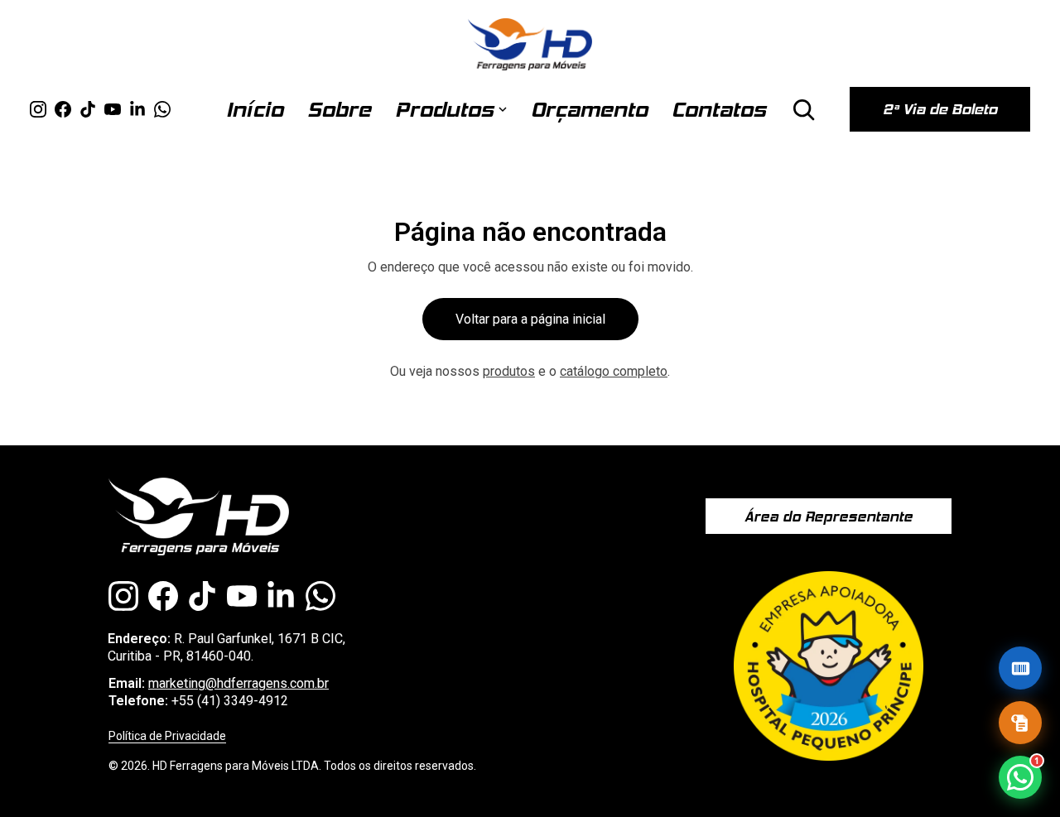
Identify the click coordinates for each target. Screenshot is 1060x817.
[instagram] (38, 109)
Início (254, 109)
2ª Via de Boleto (940, 109)
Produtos (444, 109)
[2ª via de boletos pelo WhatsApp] (1020, 668)
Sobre (339, 109)
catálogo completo (613, 371)
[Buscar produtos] (803, 109)
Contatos (719, 109)
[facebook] (63, 109)
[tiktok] (88, 109)
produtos (509, 371)
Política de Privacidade (167, 736)
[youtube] (112, 109)
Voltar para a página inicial (530, 319)
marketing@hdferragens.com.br (238, 683)
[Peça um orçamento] (1020, 722)
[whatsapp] (162, 109)
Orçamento (589, 109)
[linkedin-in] (137, 109)
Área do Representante (828, 516)
